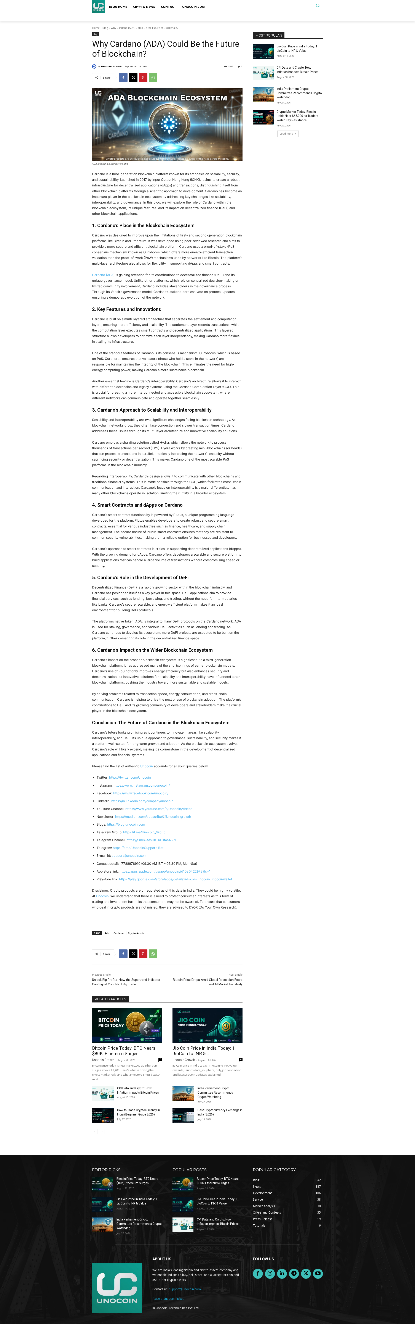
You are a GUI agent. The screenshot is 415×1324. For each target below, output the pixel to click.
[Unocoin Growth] (95, 66)
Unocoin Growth (111, 66)
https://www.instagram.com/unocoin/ (141, 785)
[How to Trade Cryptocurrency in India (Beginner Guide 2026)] (103, 1115)
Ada (107, 933)
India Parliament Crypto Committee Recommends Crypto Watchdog (215, 1092)
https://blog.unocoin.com (126, 824)
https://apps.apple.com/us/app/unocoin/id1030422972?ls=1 (165, 871)
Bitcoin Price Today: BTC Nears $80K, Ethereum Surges (123, 1051)
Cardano (118, 933)
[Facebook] (123, 77)
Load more (286, 134)
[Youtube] (318, 1274)
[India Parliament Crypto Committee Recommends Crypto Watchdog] (183, 1093)
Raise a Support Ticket (168, 1299)
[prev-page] (94, 1131)
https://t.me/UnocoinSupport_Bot (138, 848)
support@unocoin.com (129, 856)
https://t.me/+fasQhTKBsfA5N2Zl (151, 840)
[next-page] (101, 1131)
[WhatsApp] (153, 77)
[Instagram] (270, 1274)
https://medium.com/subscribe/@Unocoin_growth (153, 817)
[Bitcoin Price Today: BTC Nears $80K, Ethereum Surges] (127, 1025)
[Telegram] (294, 1274)
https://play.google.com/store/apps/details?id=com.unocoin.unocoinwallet (175, 879)
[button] (318, 5)
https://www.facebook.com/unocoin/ (140, 793)
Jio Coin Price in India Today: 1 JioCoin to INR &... (203, 1051)
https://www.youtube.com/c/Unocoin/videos (158, 809)
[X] (133, 77)
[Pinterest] (143, 77)
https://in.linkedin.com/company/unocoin (142, 801)
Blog (105, 28)
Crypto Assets (136, 933)
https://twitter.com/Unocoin (130, 777)
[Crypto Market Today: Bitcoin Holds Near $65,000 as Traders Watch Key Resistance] (263, 117)
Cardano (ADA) (103, 275)
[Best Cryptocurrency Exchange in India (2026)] (183, 1115)
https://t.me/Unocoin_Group (144, 832)
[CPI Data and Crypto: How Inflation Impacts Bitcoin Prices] (103, 1093)
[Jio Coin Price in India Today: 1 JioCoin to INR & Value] (207, 1025)
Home (96, 28)
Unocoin (146, 766)
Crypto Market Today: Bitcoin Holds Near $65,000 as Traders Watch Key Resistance (297, 116)
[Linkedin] (282, 1274)
